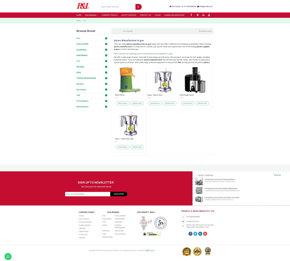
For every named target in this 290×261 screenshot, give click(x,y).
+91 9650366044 (189, 6)
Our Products (84, 219)
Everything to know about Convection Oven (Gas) (222, 197)
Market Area (84, 231)
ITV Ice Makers (82, 101)
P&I (104, 216)
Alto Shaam (81, 90)
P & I (78, 38)
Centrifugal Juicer (187, 95)
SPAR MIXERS (81, 55)
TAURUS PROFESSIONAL (86, 78)
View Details (122, 103)
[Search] (138, 7)
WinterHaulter (82, 107)
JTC (78, 61)
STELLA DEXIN (82, 44)
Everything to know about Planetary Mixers (220, 179)
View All (277, 175)
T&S (78, 95)
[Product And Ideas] (82, 6)
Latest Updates (128, 15)
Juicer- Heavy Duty (154, 95)
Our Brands (90, 15)
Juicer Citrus (119, 95)
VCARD (158, 15)
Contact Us (145, 15)
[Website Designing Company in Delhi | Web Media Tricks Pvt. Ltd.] (150, 250)
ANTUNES (80, 67)
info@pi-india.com (205, 6)
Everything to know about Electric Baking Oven (221, 188)
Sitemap (83, 228)
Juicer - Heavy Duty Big (124, 139)
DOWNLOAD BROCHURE (174, 15)
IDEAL (78, 72)
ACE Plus (80, 84)
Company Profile (110, 15)
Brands (82, 238)
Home (78, 15)
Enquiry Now (137, 103)
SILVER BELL (81, 50)
